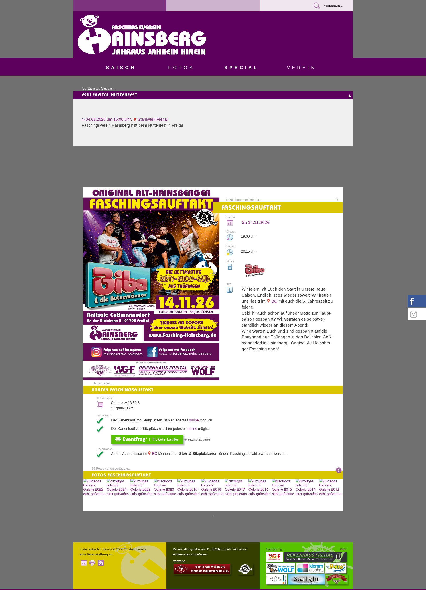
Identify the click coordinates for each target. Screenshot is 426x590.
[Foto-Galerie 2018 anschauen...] (213, 495)
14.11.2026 (256, 222)
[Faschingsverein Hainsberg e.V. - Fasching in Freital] (142, 53)
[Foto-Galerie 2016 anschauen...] (260, 495)
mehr (343, 549)
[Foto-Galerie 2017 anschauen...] (236, 495)
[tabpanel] (213, 349)
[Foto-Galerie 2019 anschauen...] (189, 495)
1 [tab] (213, 516)
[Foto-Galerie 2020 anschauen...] (166, 495)
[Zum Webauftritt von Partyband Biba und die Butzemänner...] (254, 271)
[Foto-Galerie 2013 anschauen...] (331, 495)
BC (273, 301)
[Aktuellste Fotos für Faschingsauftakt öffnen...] (339, 472)
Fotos (181, 67)
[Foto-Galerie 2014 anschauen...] (307, 495)
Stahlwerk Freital (152, 119)
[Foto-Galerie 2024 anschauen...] (118, 495)
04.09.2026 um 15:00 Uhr (106, 119)
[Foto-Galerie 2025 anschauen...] (95, 495)
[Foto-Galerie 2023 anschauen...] (142, 495)
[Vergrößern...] (151, 379)
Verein (301, 67)
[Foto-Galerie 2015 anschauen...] (284, 495)
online (194, 420)
